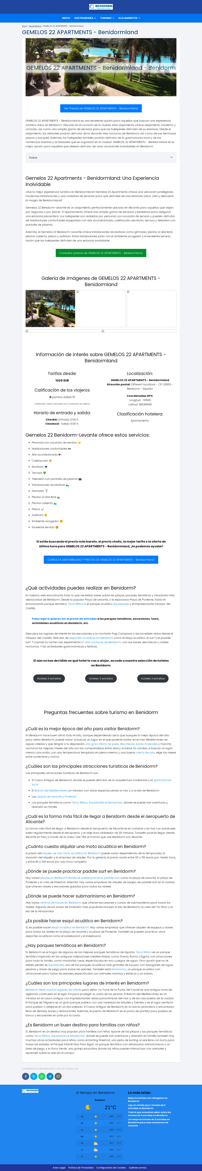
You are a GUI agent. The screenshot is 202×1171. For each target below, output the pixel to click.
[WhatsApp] (41, 1076)
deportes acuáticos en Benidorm (91, 638)
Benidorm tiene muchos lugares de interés (54, 990)
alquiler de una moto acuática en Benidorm (71, 853)
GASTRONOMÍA (83, 18)
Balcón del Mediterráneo (50, 790)
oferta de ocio (145, 752)
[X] (33, 1076)
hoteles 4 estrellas (101, 678)
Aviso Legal (59, 1167)
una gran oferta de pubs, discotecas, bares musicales (121, 744)
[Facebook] (25, 1076)
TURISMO (105, 18)
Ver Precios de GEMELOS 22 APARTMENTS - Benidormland (101, 108)
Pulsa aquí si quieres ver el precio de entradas (64, 619)
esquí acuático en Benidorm (70, 927)
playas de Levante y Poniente (56, 796)
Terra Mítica (76, 604)
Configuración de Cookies (111, 1167)
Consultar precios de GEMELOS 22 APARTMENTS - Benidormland (101, 253)
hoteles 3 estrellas (153, 678)
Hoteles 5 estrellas (49, 678)
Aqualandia (121, 604)
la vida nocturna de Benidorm (101, 642)
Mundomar (115, 802)
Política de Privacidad (80, 1167)
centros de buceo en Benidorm (60, 902)
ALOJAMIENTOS (128, 18)
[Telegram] (50, 1076)
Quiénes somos (137, 1167)
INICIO (66, 18)
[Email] (58, 1076)
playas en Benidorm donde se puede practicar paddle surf (79, 878)
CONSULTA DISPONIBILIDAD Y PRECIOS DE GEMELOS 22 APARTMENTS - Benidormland (101, 560)
